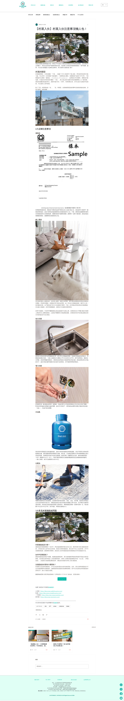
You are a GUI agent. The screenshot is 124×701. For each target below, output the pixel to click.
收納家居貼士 (56, 14)
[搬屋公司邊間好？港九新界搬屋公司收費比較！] (62, 635)
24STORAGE (39, 606)
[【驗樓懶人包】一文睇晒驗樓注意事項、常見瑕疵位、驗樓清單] (38, 635)
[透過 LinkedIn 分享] (43, 614)
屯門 (50, 606)
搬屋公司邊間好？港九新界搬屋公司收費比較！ (61, 645)
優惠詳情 (72, 14)
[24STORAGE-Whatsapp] (121, 684)
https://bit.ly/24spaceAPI (69, 689)
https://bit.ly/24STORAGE (70, 688)
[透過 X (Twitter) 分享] (39, 614)
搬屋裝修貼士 (46, 14)
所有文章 (30, 14)
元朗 (45, 606)
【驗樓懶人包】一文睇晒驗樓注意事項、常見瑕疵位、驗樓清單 (38, 645)
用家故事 (38, 14)
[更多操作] (88, 24)
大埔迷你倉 (61, 606)
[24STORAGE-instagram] (121, 689)
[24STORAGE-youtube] (121, 698)
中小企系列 (80, 14)
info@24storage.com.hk (64, 686)
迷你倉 (54, 606)
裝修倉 (67, 606)
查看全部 (94, 627)
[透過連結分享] (46, 614)
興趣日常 (65, 14)
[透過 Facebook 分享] (36, 614)
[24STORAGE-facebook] (121, 693)
